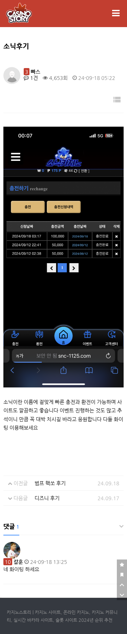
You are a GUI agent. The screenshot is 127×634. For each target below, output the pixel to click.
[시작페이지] (122, 575)
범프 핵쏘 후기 (50, 483)
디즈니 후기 (47, 498)
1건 (33, 78)
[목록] (117, 100)
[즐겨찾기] (122, 564)
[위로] (122, 585)
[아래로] (122, 595)
